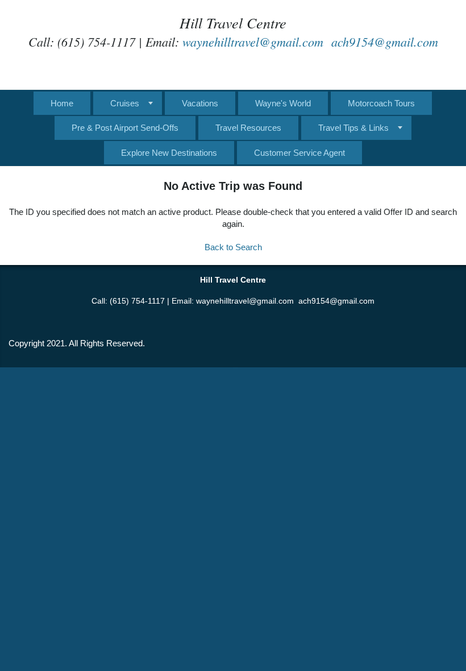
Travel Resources (248, 127)
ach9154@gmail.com (384, 41)
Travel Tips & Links (353, 127)
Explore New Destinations (169, 153)
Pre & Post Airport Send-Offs (125, 127)
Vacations (200, 103)
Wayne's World (283, 103)
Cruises (124, 103)
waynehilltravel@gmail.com (252, 41)
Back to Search (233, 247)
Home (62, 103)
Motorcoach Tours (381, 103)
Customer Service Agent (299, 153)
